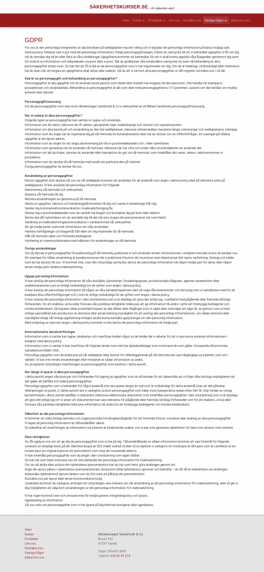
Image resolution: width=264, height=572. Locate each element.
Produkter (155, 20)
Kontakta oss (192, 20)
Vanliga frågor (214, 20)
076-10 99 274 (120, 556)
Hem (126, 20)
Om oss (174, 20)
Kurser (137, 20)
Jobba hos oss (240, 20)
